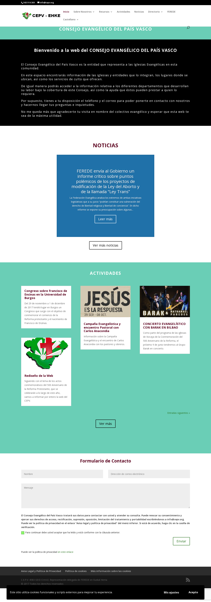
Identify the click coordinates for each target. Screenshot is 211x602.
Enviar (181, 541)
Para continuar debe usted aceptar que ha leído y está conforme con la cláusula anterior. (72, 532)
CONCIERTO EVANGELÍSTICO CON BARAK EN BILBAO (164, 325)
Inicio (66, 12)
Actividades (123, 12)
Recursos (104, 12)
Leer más (105, 219)
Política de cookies (76, 571)
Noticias (139, 12)
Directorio (154, 12)
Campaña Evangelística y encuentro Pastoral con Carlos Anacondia (102, 327)
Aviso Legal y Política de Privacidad (41, 571)
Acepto (193, 592)
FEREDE (171, 12)
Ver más (105, 423)
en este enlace (65, 551)
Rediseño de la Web (38, 376)
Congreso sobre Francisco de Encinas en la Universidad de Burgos (45, 294)
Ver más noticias (105, 245)
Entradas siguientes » (178, 412)
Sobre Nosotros (82, 12)
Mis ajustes (171, 592)
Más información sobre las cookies (111, 571)
